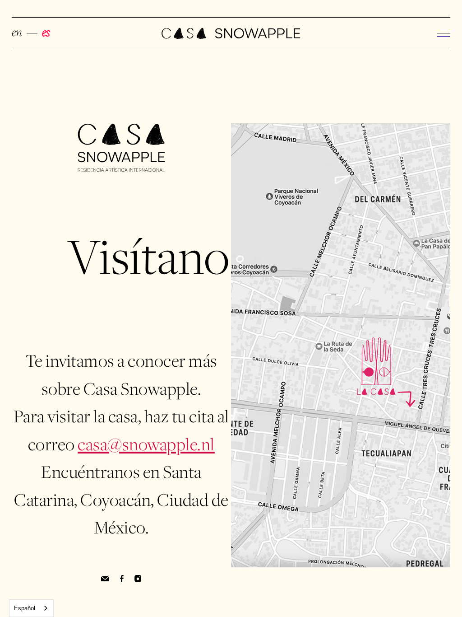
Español (24, 608)
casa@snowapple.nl (146, 445)
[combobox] (31, 608)
